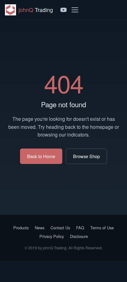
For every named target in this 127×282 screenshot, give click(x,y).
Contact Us (60, 228)
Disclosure (79, 236)
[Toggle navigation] (75, 10)
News (39, 228)
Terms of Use (102, 228)
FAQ (80, 228)
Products (21, 228)
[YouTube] (63, 10)
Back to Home (41, 156)
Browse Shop (86, 156)
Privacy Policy (51, 236)
